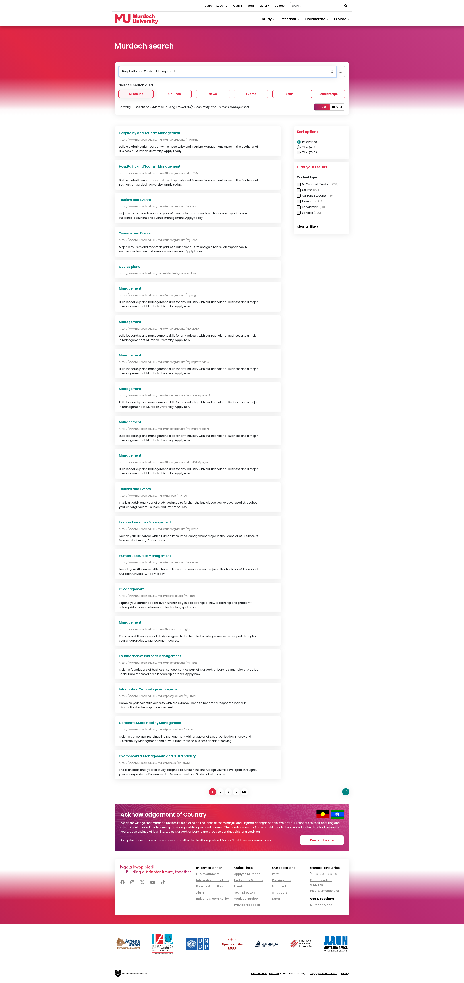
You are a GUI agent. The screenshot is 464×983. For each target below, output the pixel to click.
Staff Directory (245, 892)
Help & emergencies (325, 891)
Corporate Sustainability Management (150, 723)
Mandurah (279, 886)
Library (264, 5)
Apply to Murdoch (247, 874)
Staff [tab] (289, 94)
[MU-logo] (136, 19)
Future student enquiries (321, 882)
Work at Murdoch (247, 899)
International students (212, 880)
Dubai (276, 899)
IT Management (132, 589)
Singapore (279, 892)
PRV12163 (274, 973)
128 (244, 792)
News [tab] (213, 94)
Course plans (129, 267)
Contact (280, 5)
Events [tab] (251, 94)
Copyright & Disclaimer (323, 973)
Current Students (215, 5)
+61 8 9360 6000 (325, 874)
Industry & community (212, 899)
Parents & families (209, 886)
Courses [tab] (174, 94)
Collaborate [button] (315, 19)
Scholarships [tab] (328, 94)
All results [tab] (136, 94)
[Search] (340, 71)
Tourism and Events (135, 200)
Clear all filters (308, 226)
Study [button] (267, 19)
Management (130, 288)
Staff (251, 5)
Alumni (237, 5)
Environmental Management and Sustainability (157, 756)
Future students (207, 874)
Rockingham (281, 880)
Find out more (322, 840)
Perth (276, 874)
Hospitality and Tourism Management (149, 133)
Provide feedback (247, 905)
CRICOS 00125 (259, 973)
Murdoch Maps (321, 905)
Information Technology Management (150, 689)
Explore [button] (340, 19)
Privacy (345, 973)
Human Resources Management (145, 522)
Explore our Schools (248, 880)
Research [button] (289, 19)
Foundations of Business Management (150, 656)
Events (239, 886)
